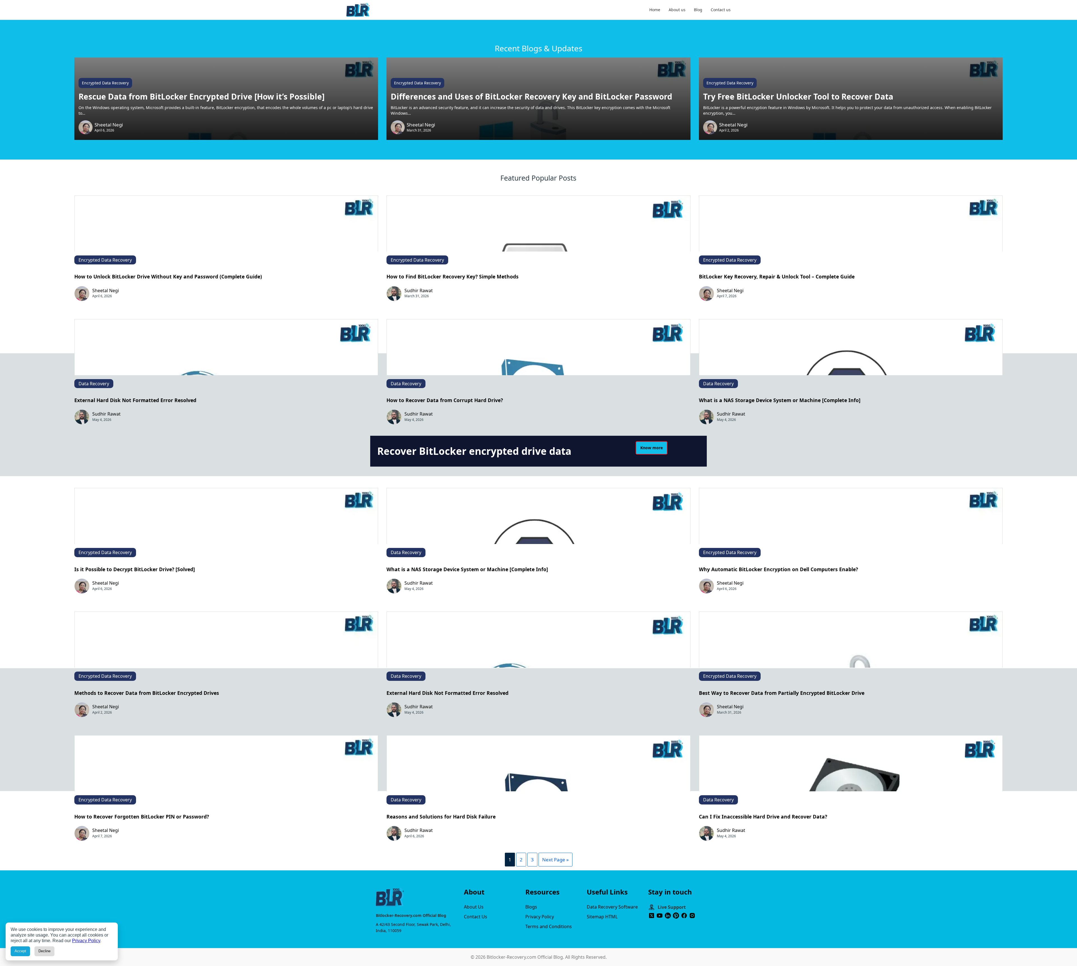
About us (677, 9)
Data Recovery (94, 384)
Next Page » (555, 859)
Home (654, 9)
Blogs (531, 907)
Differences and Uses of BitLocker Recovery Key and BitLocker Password (531, 96)
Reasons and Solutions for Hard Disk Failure (441, 816)
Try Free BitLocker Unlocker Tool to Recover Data (798, 96)
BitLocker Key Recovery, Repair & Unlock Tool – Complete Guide (777, 276)
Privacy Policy (539, 917)
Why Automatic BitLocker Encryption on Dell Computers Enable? (778, 569)
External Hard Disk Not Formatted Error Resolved (135, 400)
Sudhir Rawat (418, 290)
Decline (44, 951)
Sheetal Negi (109, 124)
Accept (20, 951)
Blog (698, 9)
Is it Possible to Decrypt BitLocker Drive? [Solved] (134, 569)
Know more (651, 447)
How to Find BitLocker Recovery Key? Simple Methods (452, 276)
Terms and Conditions (548, 926)
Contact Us (475, 917)
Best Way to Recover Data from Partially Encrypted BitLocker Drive (781, 693)
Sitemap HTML (602, 917)
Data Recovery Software (612, 907)
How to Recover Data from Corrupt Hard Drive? (444, 400)
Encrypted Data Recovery (105, 83)
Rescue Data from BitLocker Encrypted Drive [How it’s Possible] (202, 96)
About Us (474, 907)
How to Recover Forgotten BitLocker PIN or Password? (141, 816)
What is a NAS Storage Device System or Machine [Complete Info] (779, 400)
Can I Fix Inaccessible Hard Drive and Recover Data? (763, 816)
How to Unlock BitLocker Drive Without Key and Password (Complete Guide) (168, 276)
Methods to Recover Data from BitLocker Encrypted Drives (146, 693)
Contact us (721, 9)
